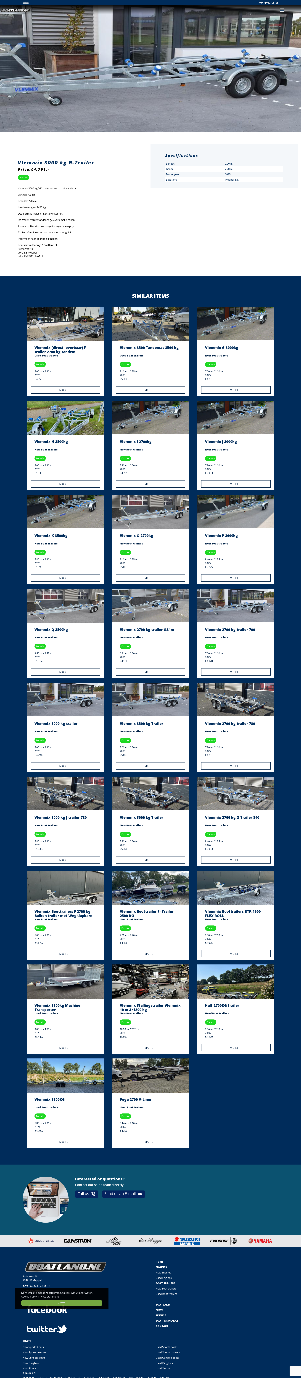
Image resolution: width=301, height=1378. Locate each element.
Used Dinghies (164, 1363)
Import (26, 2)
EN (277, 2)
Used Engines (164, 1278)
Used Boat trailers (166, 1294)
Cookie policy (29, 1296)
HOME (159, 1262)
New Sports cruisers (34, 1352)
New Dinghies (31, 1363)
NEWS (159, 1310)
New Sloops (30, 1368)
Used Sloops (163, 1368)
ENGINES (161, 1267)
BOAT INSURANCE (167, 1320)
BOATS (27, 1341)
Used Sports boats (166, 1347)
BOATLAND (163, 1304)
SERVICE (161, 1315)
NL (269, 2)
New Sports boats (33, 1347)
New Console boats (34, 1357)
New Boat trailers (166, 1288)
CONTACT (162, 1326)
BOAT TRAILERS (165, 1283)
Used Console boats (167, 1357)
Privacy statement (48, 1296)
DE (273, 2)
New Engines (163, 1272)
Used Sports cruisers (168, 1352)
